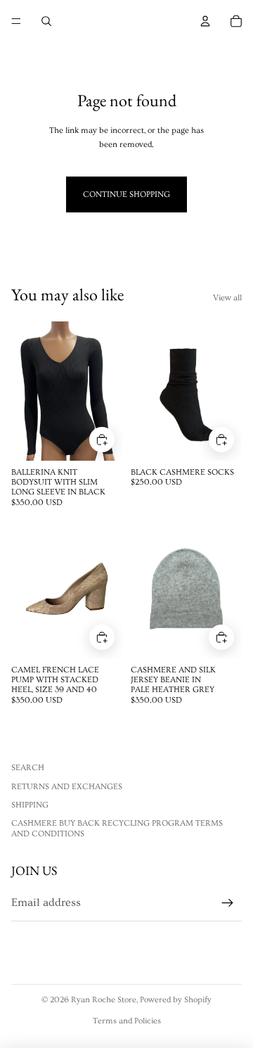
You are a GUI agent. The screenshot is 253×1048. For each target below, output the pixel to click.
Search (27, 767)
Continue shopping (126, 194)
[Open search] (46, 21)
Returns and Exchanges (66, 786)
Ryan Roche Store (103, 999)
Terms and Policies (127, 1020)
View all (227, 297)
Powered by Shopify (176, 999)
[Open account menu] (205, 21)
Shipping (29, 805)
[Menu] (16, 21)
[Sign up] (228, 903)
